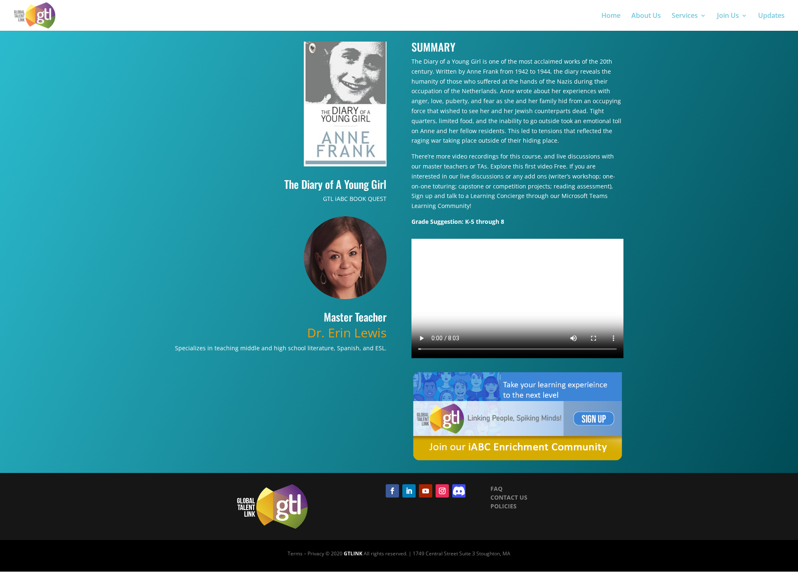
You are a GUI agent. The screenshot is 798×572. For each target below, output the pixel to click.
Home (611, 16)
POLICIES (503, 506)
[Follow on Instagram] (442, 491)
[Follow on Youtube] (425, 491)
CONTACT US (508, 497)
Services (685, 16)
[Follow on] (459, 491)
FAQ (496, 489)
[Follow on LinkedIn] (409, 491)
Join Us (728, 16)
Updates (771, 16)
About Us (646, 16)
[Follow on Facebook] (392, 491)
